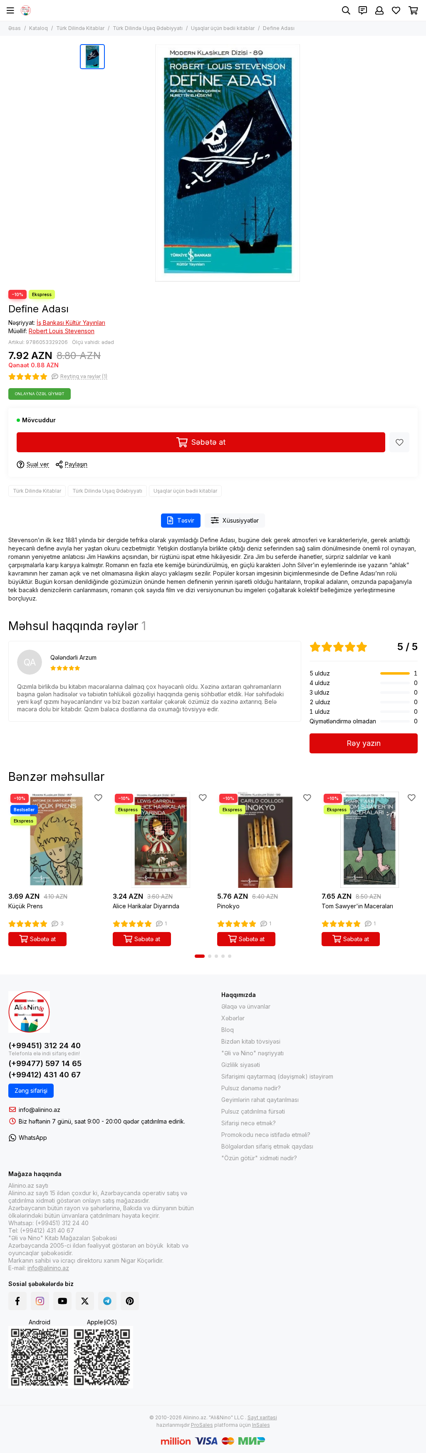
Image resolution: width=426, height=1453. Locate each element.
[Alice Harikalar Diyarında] (161, 840)
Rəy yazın (364, 743)
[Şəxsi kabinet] (379, 10)
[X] (85, 1301)
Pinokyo (228, 906)
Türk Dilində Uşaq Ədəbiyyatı (148, 28)
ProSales (202, 1425)
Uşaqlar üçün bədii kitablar (223, 28)
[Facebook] (17, 1301)
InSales (261, 1425)
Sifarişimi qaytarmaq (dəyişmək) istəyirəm (277, 1076)
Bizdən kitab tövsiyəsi (250, 1041)
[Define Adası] (227, 163)
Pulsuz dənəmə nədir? (251, 1088)
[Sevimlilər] (399, 442)
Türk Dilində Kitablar (80, 28)
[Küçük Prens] (56, 840)
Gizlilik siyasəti (240, 1064)
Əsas (14, 28)
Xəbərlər (233, 1018)
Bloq (227, 1029)
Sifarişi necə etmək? (248, 1123)
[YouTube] (62, 1301)
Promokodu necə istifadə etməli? (265, 1134)
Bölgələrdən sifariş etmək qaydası (267, 1146)
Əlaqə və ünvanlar (245, 1006)
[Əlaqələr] (362, 10)
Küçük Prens (25, 906)
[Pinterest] (130, 1301)
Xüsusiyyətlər (241, 520)
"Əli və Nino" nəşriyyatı (252, 1053)
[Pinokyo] (265, 840)
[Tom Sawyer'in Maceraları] (370, 840)
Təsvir (185, 520)
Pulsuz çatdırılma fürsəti (253, 1111)
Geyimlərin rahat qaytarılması (260, 1099)
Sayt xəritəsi (262, 1417)
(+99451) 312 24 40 (44, 1045)
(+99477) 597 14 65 (45, 1063)
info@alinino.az (39, 1109)
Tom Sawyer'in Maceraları (357, 906)
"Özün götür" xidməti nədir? (259, 1157)
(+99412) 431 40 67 (44, 1074)
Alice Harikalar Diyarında (146, 906)
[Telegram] (107, 1301)
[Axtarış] (346, 10)
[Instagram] (40, 1301)
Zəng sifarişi (31, 1090)
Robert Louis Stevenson (61, 330)
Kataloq (38, 28)
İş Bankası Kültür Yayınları (71, 322)
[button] (200, 956)
